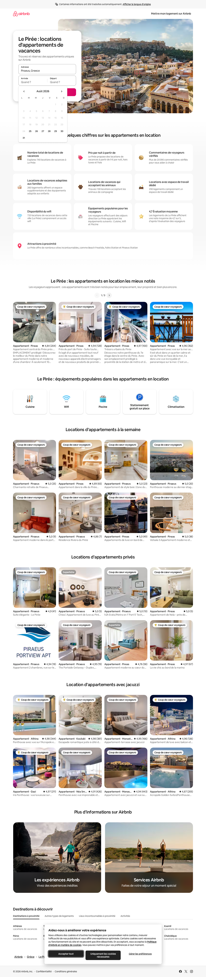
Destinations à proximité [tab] (26, 916)
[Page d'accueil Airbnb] (21, 13)
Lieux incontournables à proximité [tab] (97, 916)
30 (62, 131)
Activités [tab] (125, 916)
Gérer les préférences (140, 953)
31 (24, 137)
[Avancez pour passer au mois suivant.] (62, 91)
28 (49, 131)
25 (30, 131)
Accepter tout (66, 953)
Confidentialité (44, 971)
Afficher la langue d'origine (137, 4)
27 (43, 131)
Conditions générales (66, 971)
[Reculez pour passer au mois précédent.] (24, 91)
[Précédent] (97, 295)
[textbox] (33, 82)
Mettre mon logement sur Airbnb (171, 13)
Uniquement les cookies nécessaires (103, 955)
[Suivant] (109, 295)
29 (55, 131)
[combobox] (47, 71)
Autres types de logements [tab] (59, 916)
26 (36, 131)
